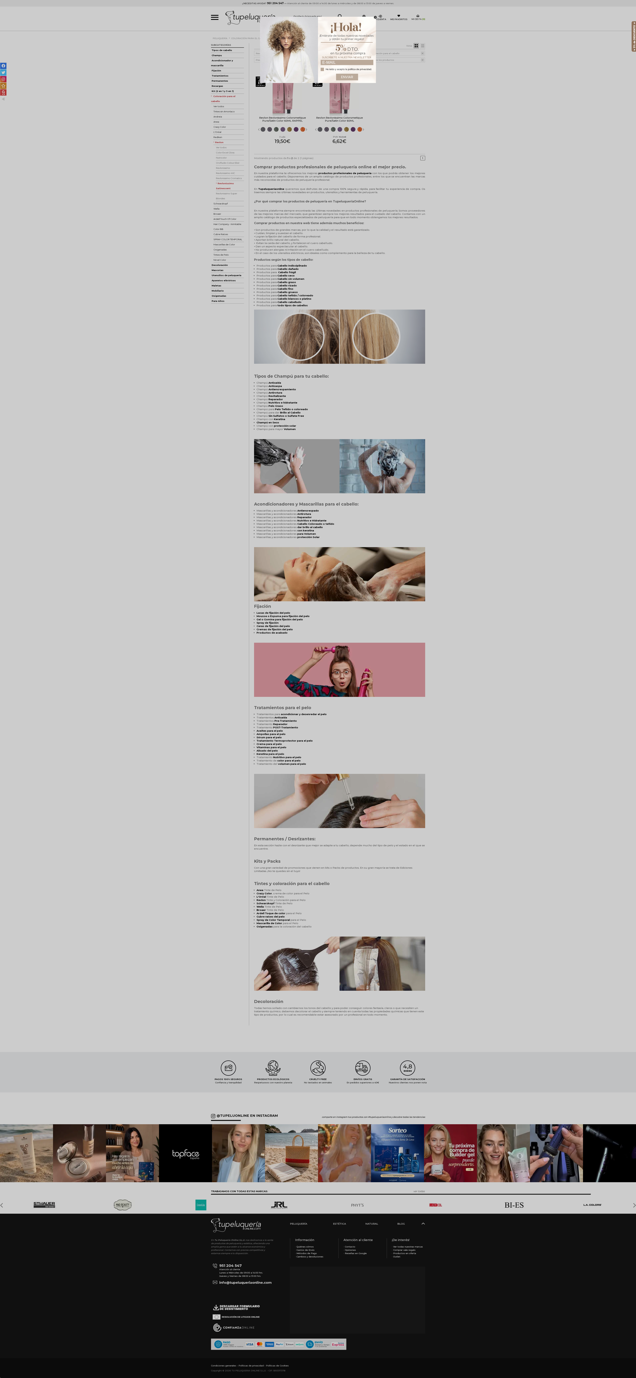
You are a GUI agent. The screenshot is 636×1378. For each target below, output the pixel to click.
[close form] (375, 17)
